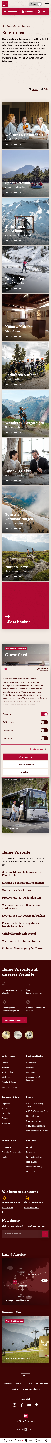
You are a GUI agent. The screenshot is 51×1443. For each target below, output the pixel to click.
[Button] (45, 1234)
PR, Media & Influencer (31, 1389)
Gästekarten (7, 1147)
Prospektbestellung (34, 1167)
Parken (5, 1118)
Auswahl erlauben (25, 764)
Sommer (5, 1067)
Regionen (6, 1104)
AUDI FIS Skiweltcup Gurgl (37, 1111)
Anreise (5, 1108)
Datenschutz (20, 1383)
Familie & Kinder (9, 1082)
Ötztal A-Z (6, 1123)
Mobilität (6, 1113)
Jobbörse (14, 1389)
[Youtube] (29, 1405)
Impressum (7, 1383)
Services (31, 1140)
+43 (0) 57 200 (7, 1207)
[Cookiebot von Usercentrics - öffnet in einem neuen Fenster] (36, 669)
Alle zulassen (25, 757)
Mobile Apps (31, 1162)
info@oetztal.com (31, 1207)
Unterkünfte (31, 1063)
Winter (5, 1063)
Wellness (6, 1077)
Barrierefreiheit (42, 1383)
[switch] (44, 722)
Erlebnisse (26, 26)
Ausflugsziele (7, 1072)
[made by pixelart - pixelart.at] (25, 1430)
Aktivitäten (8, 1056)
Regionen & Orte (10, 1097)
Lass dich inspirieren (10, 1087)
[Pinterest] (36, 1405)
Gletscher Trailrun (33, 1121)
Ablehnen (25, 772)
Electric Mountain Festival (37, 1131)
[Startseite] (3, 26)
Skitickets (30, 1067)
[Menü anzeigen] (47, 4)
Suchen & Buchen (13, 26)
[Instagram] (14, 1405)
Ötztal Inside (9, 1140)
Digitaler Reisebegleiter (12, 1152)
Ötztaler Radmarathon (35, 1126)
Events (29, 1097)
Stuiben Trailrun (32, 1116)
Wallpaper (30, 1171)
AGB (30, 1383)
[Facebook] (21, 1405)
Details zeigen (36, 749)
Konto (4, 1157)
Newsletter (30, 1152)
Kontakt (29, 1147)
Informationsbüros (34, 1157)
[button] (25, 874)
